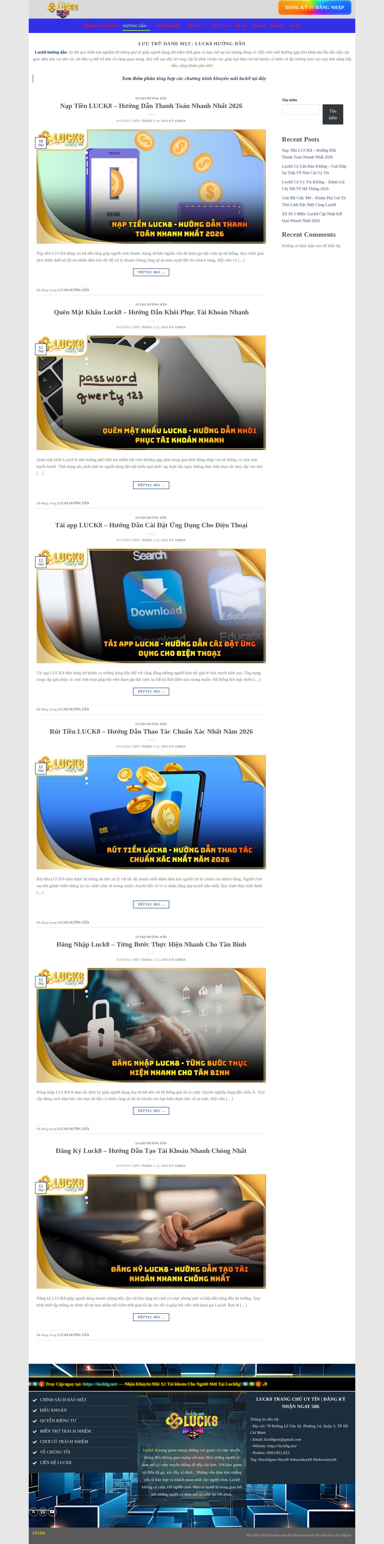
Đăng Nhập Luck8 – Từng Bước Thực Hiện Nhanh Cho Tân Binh (151, 944)
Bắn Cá (277, 26)
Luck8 (148, 1450)
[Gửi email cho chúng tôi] (43, 1512)
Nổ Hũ (240, 26)
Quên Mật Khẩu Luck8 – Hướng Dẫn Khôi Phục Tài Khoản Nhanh (151, 312)
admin (180, 120)
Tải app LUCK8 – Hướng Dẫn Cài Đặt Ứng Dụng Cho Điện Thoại (151, 525)
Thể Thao (220, 26)
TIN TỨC (194, 26)
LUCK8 (39, 1533)
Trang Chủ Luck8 (100, 26)
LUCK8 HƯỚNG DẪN (151, 98)
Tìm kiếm (289, 100)
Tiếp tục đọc (151, 272)
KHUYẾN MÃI (167, 26)
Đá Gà (295, 26)
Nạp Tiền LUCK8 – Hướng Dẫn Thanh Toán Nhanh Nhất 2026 (151, 106)
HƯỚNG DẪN (135, 26)
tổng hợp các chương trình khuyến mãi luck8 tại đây (211, 78)
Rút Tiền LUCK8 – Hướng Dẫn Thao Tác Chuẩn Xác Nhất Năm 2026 (151, 731)
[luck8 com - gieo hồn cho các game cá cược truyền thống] (84, 9)
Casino (259, 26)
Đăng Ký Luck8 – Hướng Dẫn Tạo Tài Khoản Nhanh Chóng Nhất (151, 1151)
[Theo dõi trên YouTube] (52, 1512)
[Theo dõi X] (33, 1512)
